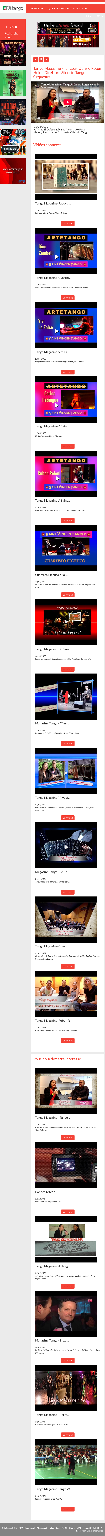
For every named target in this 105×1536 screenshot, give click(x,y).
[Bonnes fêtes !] (68, 1165)
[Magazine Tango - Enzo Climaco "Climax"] (68, 1314)
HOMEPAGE (37, 8)
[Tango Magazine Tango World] (68, 1462)
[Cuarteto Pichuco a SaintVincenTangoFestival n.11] (68, 548)
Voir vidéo (68, 223)
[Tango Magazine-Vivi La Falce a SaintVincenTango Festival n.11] (68, 325)
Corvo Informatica (95, 1530)
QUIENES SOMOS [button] (57, 8)
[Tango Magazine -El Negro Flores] (68, 1239)
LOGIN (99, 16)
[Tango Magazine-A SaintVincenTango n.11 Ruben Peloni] (68, 474)
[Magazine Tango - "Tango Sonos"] (68, 697)
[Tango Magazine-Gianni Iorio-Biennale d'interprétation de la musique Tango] (68, 919)
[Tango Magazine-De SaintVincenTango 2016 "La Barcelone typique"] (68, 622)
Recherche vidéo (11, 35)
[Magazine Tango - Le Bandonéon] (68, 845)
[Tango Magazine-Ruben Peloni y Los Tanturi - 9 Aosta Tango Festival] (68, 994)
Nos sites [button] (79, 8)
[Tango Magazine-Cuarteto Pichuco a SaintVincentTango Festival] (68, 251)
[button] (66, 177)
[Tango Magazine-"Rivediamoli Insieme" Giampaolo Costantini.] (68, 771)
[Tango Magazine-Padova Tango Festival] (68, 177)
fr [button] (87, 16)
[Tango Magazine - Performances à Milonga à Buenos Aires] (68, 1388)
